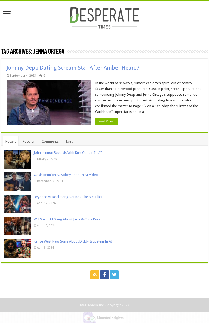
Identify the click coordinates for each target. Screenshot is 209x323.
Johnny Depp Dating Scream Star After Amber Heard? (73, 67)
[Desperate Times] (104, 16)
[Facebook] (104, 274)
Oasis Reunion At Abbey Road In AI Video (66, 175)
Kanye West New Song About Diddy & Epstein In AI (73, 241)
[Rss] (94, 274)
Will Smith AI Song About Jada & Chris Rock (67, 219)
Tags (69, 141)
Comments (50, 141)
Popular (29, 141)
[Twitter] (114, 274)
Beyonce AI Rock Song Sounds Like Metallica (68, 197)
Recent (10, 141)
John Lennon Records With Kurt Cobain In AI (68, 153)
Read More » (106, 121)
